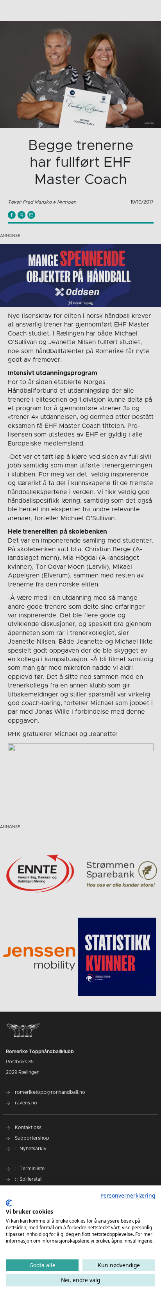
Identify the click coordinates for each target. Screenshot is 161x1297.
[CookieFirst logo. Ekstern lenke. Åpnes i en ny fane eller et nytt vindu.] (9, 1203)
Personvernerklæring (127, 1195)
